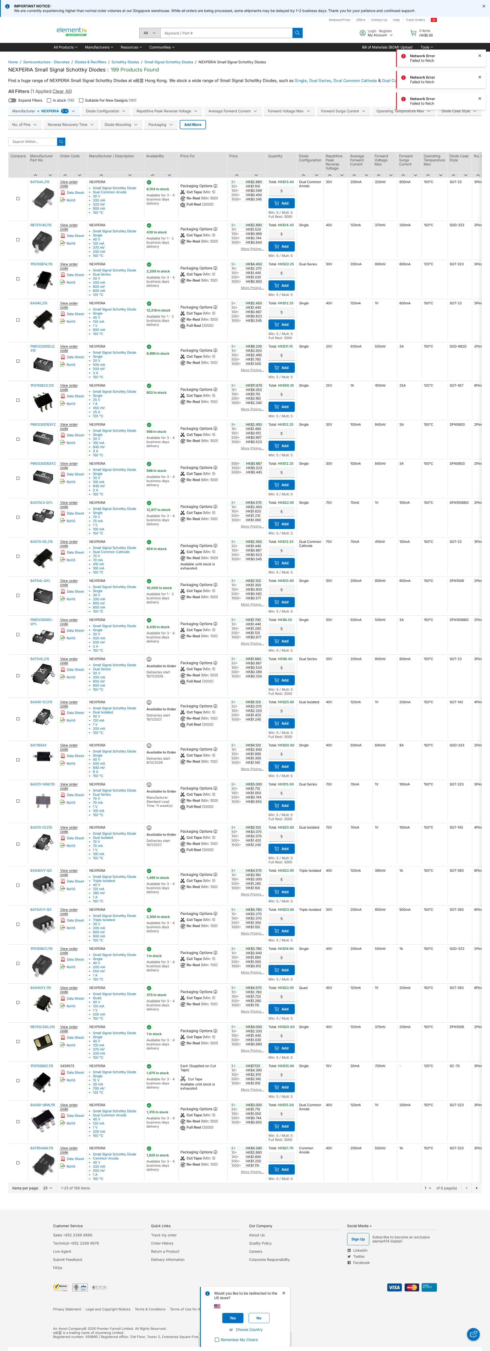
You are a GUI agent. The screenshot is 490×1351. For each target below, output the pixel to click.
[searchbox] (226, 33)
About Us (257, 1235)
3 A (95, 373)
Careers (255, 1251)
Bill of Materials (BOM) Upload (387, 47)
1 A (95, 404)
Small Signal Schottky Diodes (168, 62)
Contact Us (379, 20)
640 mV (99, 768)
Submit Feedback (67, 1259)
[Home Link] (72, 33)
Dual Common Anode (110, 192)
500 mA (99, 365)
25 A (96, 412)
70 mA (98, 521)
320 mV (99, 204)
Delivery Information (168, 1259)
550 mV (99, 971)
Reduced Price (339, 20)
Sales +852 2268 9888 (72, 1235)
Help (396, 20)
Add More (192, 124)
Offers (360, 20)
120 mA (98, 243)
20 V (96, 360)
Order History (162, 1243)
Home (13, 62)
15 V (96, 1080)
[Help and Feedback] (473, 1334)
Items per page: (25, 1188)
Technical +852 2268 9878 (76, 1243)
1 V (95, 326)
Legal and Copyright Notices (107, 1309)
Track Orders (415, 20)
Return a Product (165, 1251)
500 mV (99, 369)
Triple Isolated (104, 881)
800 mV (99, 286)
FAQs (57, 1267)
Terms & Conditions (150, 1309)
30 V (96, 196)
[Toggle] (12, 100)
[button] (65, 47)
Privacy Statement (67, 1309)
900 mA (99, 936)
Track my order (164, 1235)
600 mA (99, 208)
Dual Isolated (103, 712)
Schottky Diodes (125, 62)
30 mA (98, 1084)
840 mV (99, 447)
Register (385, 31)
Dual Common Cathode (355, 80)
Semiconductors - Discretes (46, 62)
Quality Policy (260, 1243)
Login (372, 31)
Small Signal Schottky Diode (114, 188)
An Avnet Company (68, 1328)
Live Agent (62, 1251)
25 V (96, 400)
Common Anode (106, 1158)
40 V (96, 239)
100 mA (98, 443)
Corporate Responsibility (269, 1259)
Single (301, 80)
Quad (97, 998)
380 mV (99, 893)
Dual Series (320, 80)
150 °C (98, 212)
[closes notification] (484, 6)
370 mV (99, 247)
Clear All (61, 91)
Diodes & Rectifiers (90, 62)
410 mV (98, 564)
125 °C (98, 295)
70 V (96, 517)
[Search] (297, 33)
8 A (95, 772)
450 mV (99, 408)
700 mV (99, 1088)
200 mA (99, 200)
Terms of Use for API (186, 1309)
